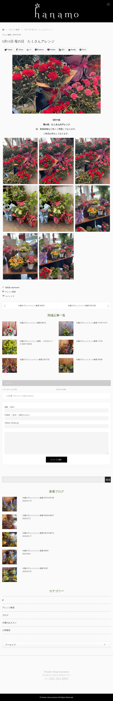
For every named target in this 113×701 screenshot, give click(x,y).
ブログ (5, 615)
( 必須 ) (10, 407)
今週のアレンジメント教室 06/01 (35, 550)
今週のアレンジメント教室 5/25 (35, 568)
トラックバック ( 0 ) (9, 389)
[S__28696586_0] (56, 256)
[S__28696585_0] (20, 256)
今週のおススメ (9, 622)
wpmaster (15, 287)
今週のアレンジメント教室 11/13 (89, 341)
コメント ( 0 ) (61, 389)
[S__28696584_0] (92, 208)
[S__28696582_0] (20, 208)
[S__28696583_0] (56, 208)
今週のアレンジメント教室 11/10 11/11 (92, 322)
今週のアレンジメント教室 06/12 (33, 322)
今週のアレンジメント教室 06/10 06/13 (38, 533)
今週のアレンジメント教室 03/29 (89, 359)
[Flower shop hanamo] (56, 11)
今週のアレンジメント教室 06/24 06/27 (38, 515)
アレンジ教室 (6, 35)
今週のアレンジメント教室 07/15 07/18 (38, 497)
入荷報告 (6, 630)
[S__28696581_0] (92, 161)
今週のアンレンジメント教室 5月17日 (35, 359)
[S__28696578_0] (20, 161)
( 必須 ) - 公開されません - (18, 415)
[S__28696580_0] (56, 161)
